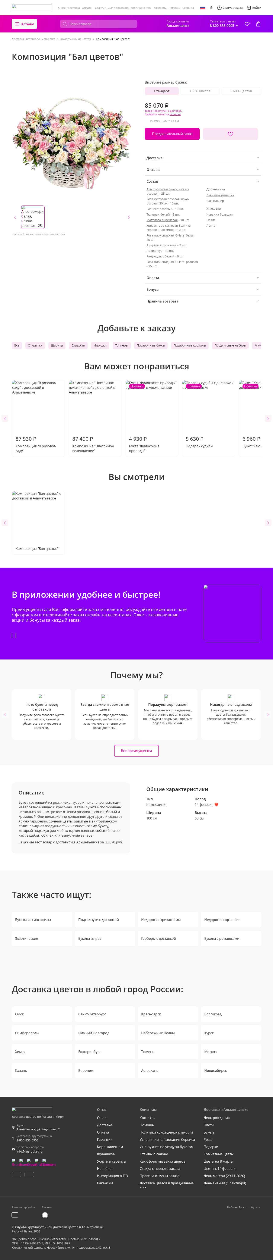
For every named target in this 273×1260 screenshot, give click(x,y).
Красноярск (151, 1014)
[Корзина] (258, 24)
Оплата (86, 8)
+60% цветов (241, 91)
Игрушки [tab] (100, 345)
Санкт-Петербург (92, 1014)
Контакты (160, 8)
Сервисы (188, 8)
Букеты (209, 1132)
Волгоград (213, 1014)
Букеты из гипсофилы (33, 919)
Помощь (174, 8)
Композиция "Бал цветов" (37, 548)
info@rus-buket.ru (29, 1151)
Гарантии (100, 8)
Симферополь (27, 1033)
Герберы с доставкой (158, 938)
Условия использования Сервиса (167, 1139)
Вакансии (105, 1183)
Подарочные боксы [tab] (151, 345)
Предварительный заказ (172, 133)
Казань (21, 1070)
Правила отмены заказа (160, 1175)
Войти (256, 8)
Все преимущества (136, 750)
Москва (210, 1051)
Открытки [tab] (35, 345)
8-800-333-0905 (27, 1140)
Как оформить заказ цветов (162, 1161)
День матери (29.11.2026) (224, 1175)
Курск (209, 1033)
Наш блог (105, 1168)
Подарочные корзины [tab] (190, 345)
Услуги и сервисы (111, 1161)
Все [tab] (16, 345)
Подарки (211, 1146)
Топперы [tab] (121, 345)
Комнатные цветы (219, 1154)
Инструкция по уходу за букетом (166, 1146)
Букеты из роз (89, 938)
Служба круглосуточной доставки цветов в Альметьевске (59, 1227)
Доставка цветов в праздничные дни (167, 1185)
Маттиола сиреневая (162, 220)
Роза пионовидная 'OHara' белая (171, 235)
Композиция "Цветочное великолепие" (93, 444)
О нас (61, 8)
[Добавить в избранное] (230, 134)
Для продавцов (118, 8)
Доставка (74, 8)
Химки (20, 1051)
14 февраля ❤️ (207, 804)
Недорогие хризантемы (161, 919)
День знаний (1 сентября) (225, 1183)
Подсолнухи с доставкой (98, 919)
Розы (208, 1139)
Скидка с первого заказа (160, 1168)
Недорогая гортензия (222, 919)
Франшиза (106, 1154)
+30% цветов (200, 91)
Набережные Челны (158, 1033)
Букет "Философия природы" (144, 418)
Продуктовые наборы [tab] (230, 345)
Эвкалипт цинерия (220, 195)
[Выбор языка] (202, 7)
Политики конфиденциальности (166, 1132)
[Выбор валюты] (211, 7)
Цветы (209, 1125)
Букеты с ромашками (221, 938)
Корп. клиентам (141, 8)
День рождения (217, 1117)
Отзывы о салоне (154, 1154)
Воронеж (85, 1070)
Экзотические (26, 938)
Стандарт (161, 91)
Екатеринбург (89, 1051)
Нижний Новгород (93, 1033)
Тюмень (147, 1051)
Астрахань (149, 1070)
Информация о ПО (112, 1175)
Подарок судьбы (199, 416)
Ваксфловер (215, 201)
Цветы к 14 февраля (220, 1168)
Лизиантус (154, 251)
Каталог (27, 24)
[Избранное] (247, 24)
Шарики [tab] (57, 345)
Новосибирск (215, 1070)
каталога (175, 114)
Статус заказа (233, 8)
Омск (19, 1014)
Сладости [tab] (78, 345)
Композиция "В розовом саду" (36, 444)
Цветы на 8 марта (218, 1161)
